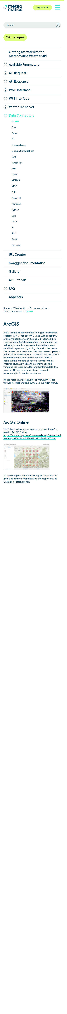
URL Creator (17, 254)
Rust (14, 233)
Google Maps (19, 145)
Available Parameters (24, 64)
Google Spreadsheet (23, 151)
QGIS (14, 221)
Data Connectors (21, 115)
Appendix (16, 297)
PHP (13, 192)
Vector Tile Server (21, 107)
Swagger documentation (27, 263)
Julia (14, 168)
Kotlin (15, 174)
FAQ (12, 288)
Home (6, 308)
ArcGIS (15, 121)
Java (14, 157)
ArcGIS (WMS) (26, 379)
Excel (14, 133)
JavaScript (17, 162)
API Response (19, 81)
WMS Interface (20, 90)
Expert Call (42, 7)
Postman (16, 204)
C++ (14, 127)
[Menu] (57, 7)
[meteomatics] (19, 8)
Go (13, 139)
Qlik (14, 215)
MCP (14, 186)
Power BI (16, 198)
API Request (17, 73)
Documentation (38, 308)
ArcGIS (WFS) (45, 379)
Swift (14, 239)
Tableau (16, 245)
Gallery (14, 271)
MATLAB (16, 180)
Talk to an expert (15, 37)
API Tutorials (17, 280)
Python (15, 210)
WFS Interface (19, 98)
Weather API (19, 308)
